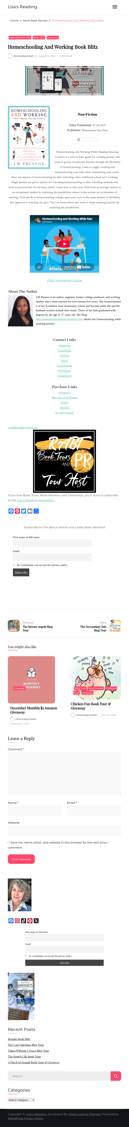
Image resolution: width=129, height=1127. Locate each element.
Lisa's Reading (22, 6)
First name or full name (26, 537)
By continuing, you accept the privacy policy (41, 565)
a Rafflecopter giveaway (23, 427)
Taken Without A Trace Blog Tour (28, 1051)
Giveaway (53, 37)
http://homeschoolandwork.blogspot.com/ (59, 319)
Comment (16, 749)
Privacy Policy (34, 1118)
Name (13, 803)
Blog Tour (39, 37)
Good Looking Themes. (84, 1114)
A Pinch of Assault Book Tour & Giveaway (34, 1062)
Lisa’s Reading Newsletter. (35, 500)
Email (16, 551)
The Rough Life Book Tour (24, 1056)
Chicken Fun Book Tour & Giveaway (91, 706)
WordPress (15, 1118)
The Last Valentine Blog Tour (26, 1045)
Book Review (96, 688)
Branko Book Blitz (19, 1039)
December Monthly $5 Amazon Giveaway (33, 710)
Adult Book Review (19, 37)
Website (14, 822)
